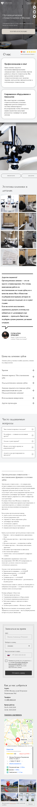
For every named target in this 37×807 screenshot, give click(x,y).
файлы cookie (13, 803)
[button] (31, 3)
